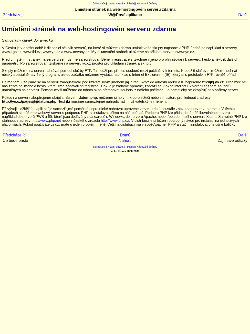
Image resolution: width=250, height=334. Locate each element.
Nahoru (125, 140)
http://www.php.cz (115, 120)
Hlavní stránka (116, 3)
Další (242, 15)
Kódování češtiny (147, 3)
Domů (125, 135)
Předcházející (14, 15)
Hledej (131, 3)
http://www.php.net (46, 120)
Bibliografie (99, 3)
